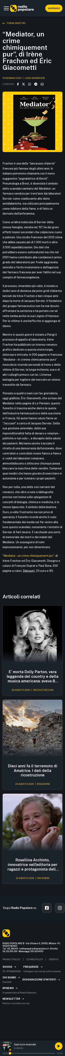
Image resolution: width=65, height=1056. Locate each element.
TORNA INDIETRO (16, 23)
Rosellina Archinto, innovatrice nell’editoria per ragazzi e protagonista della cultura (32, 864)
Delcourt (29, 570)
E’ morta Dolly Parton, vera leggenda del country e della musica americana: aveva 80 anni (32, 676)
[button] (6, 8)
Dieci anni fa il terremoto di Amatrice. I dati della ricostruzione (32, 770)
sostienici (54, 8)
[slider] (10, 1053)
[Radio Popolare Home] (22, 8)
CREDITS (54, 959)
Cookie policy (34, 959)
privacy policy (12, 959)
